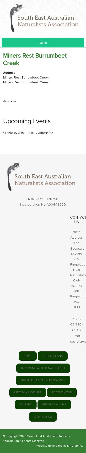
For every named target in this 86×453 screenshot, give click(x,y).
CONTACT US (43, 417)
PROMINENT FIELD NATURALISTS (43, 380)
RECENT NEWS (62, 392)
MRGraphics (75, 446)
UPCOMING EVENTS (27, 392)
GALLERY (26, 404)
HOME (27, 356)
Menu (43, 42)
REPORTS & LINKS (54, 404)
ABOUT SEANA (53, 356)
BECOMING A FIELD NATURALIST (43, 368)
